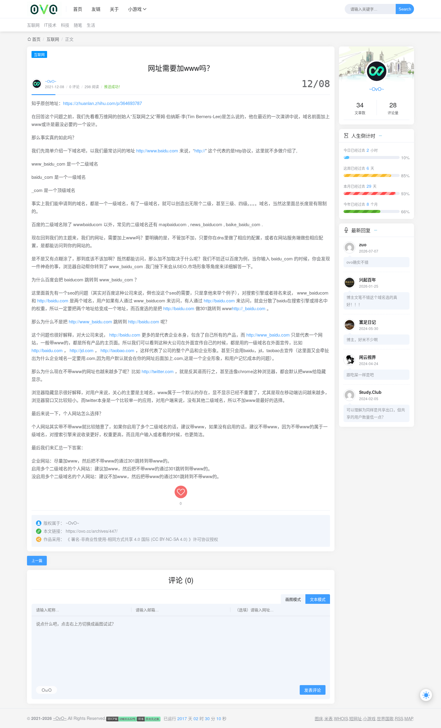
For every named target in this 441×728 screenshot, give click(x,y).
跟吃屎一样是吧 (360, 374)
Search (405, 9)
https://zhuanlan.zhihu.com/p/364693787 (102, 103)
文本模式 (318, 599)
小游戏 (135, 9)
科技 (65, 25)
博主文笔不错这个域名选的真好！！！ (371, 300)
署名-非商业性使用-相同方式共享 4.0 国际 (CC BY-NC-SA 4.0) (129, 539)
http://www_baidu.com (90, 321)
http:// (199, 150)
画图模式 (293, 599)
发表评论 (312, 690)
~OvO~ (50, 81)
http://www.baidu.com (157, 150)
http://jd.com (82, 350)
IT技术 (50, 25)
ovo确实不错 (357, 262)
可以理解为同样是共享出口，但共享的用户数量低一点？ (375, 413)
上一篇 (37, 560)
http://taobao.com (117, 350)
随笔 (78, 25)
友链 (96, 9)
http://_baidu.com (249, 308)
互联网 (33, 25)
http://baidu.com (52, 300)
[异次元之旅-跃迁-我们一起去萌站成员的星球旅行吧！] (148, 718)
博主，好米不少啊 (362, 339)
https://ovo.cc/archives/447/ (92, 531)
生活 (91, 25)
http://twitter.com (158, 371)
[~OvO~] (46, 9)
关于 (114, 9)
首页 (77, 9)
